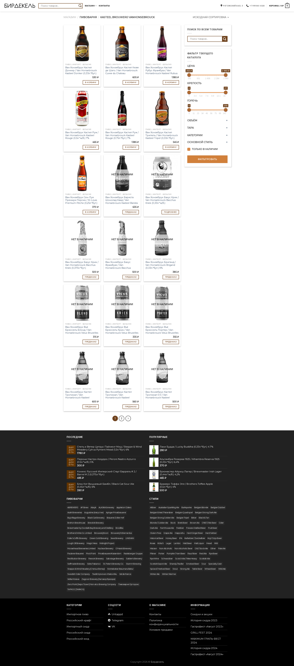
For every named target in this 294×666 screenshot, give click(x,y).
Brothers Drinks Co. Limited (79, 533)
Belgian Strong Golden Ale (162, 518)
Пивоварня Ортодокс (128, 584)
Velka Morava (73, 579)
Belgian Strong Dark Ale (206, 512)
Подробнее (170, 212)
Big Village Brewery (76, 518)
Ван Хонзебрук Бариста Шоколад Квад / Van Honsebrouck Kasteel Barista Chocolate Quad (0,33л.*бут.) (121, 201)
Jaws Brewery (117, 538)
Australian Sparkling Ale (168, 507)
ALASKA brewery (106, 507)
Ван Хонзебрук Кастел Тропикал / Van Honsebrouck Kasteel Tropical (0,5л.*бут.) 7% (118, 396)
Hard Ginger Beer (195, 533)
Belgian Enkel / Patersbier (161, 512)
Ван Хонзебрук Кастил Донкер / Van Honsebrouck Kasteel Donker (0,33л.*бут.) (81, 70)
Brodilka (119, 528)
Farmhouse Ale (167, 528)
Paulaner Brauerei (75, 553)
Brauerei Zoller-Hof (115, 518)
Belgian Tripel (183, 518)
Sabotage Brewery (115, 558)
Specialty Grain (215, 564)
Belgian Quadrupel (183, 512)
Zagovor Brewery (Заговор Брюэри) (98, 579)
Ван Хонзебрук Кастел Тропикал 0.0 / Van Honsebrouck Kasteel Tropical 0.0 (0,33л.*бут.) (158, 396)
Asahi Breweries (74, 512)
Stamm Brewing (133, 564)
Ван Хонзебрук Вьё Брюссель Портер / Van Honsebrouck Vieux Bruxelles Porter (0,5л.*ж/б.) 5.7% (161, 331)
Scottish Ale (204, 558)
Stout (175, 569)
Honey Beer (171, 538)
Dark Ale (154, 528)
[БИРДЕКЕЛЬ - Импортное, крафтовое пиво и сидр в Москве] (20, 6)
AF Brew (84, 507)
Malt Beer (187, 543)
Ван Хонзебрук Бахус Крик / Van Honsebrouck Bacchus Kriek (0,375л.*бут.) (81, 265)
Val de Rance (125, 574)
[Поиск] (80, 5)
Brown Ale (194, 523)
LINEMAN (130, 538)
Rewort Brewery (96, 558)
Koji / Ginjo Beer (215, 538)
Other (213, 548)
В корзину (90, 82)
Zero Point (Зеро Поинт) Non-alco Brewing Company (91, 584)
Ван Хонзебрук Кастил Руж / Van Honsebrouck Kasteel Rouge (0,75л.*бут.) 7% (122, 135)
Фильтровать (207, 159)
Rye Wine (154, 558)
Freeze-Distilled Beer (196, 528)
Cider (221, 523)
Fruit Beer (212, 528)
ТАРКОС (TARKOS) (75, 589)
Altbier (153, 507)
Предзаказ (130, 212)
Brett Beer (183, 523)
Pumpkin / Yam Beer (176, 553)
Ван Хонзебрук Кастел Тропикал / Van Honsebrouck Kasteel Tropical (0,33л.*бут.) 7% (78, 396)
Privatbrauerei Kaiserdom (109, 553)
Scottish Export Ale (158, 564)
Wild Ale (222, 569)
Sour (204, 564)
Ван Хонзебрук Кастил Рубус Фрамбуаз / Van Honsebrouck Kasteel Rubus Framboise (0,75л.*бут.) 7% (161, 71)
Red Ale (203, 553)
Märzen (153, 548)
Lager (168, 543)
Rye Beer (213, 553)
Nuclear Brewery (105, 548)
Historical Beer (156, 538)
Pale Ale (222, 548)
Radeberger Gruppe (133, 553)
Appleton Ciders (124, 507)
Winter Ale (155, 574)
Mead (209, 543)
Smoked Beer (192, 564)
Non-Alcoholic (165, 548)
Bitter (193, 518)
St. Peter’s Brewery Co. (113, 564)
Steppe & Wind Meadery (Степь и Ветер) (86, 569)
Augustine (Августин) (93, 512)
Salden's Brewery (134, 558)
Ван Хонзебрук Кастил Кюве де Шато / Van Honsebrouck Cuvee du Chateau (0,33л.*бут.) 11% (122, 71)
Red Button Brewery (76, 558)
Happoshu (179, 533)
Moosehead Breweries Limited (81, 548)
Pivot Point (91, 553)
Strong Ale (185, 569)
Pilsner (153, 553)
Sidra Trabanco (94, 564)
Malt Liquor (199, 543)
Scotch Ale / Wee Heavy (186, 558)
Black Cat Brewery (96, 518)
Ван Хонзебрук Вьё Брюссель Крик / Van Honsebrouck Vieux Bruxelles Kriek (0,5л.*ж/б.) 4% (121, 331)
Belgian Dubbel (218, 507)
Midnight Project (107, 543)
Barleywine (186, 507)
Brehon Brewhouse (76, 523)
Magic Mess (92, 543)
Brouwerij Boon (101, 533)
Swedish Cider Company (78, 574)
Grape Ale (168, 533)
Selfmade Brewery (76, 564)
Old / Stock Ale (201, 548)
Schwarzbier (167, 558)
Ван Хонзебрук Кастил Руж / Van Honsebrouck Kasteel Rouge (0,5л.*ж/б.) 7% (81, 135)
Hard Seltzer (211, 533)
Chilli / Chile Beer (209, 523)
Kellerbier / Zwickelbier (195, 538)
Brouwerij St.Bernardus (121, 533)
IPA (180, 538)
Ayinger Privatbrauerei (116, 512)
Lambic (177, 543)
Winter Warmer (169, 574)
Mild (216, 543)
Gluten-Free (155, 533)
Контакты (104, 6)
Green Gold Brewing (99, 538)
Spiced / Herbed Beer (160, 569)
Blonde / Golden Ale (159, 523)
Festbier (180, 528)
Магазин (90, 6)
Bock (173, 523)
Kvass (152, 543)
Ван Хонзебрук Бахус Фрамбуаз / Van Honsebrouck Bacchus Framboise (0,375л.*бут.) (118, 266)
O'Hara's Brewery (123, 548)
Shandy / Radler (177, 564)
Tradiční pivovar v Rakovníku (104, 574)
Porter (161, 553)
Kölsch (161, 543)
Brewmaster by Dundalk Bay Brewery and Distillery (90, 528)
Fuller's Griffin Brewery (77, 538)
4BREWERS (72, 507)
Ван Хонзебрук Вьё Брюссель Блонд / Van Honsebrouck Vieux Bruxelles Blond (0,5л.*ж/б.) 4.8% (81, 331)
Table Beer (197, 569)
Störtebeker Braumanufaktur (120, 569)
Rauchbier (192, 553)
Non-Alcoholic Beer (183, 548)
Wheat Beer (210, 569)
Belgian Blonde (201, 507)
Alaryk (93, 507)
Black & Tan (204, 518)
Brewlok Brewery (96, 523)
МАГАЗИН (70, 17)
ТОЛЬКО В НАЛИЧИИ (205, 149)
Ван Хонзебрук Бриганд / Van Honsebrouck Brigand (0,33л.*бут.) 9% (160, 265)
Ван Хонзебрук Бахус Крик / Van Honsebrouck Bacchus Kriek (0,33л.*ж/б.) (162, 200)
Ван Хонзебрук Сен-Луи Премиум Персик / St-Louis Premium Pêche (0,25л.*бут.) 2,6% (81, 201)
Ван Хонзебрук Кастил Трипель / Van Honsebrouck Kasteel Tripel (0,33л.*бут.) (161, 135)
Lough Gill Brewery (75, 543)
